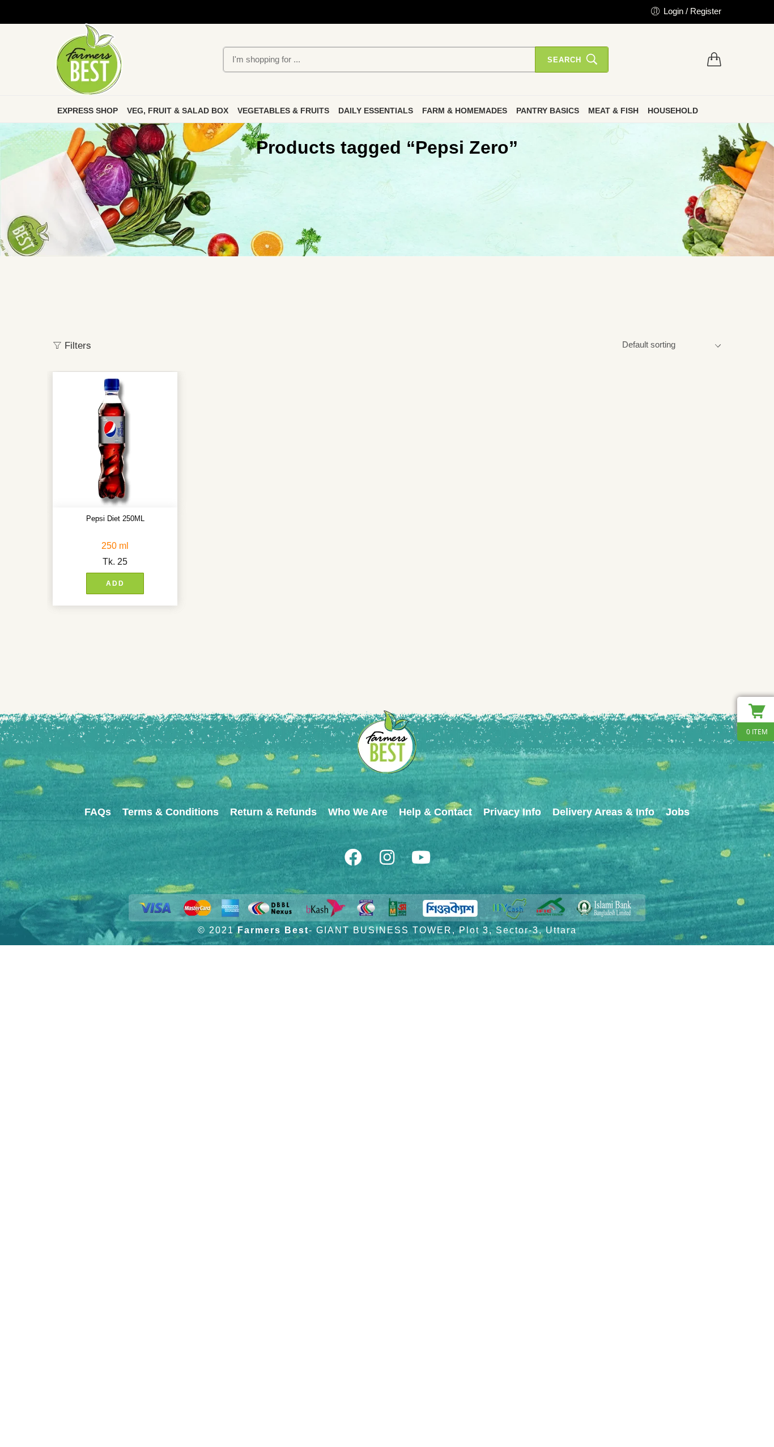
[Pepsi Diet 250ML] (115, 439)
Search (564, 60)
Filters (76, 345)
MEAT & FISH (613, 110)
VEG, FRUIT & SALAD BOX (177, 110)
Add (115, 583)
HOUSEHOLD (673, 110)
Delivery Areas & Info (603, 812)
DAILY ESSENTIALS (375, 110)
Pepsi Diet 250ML (115, 518)
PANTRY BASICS (547, 110)
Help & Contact (435, 812)
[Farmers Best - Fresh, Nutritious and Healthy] (89, 59)
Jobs (678, 812)
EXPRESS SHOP (87, 110)
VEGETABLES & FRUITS (283, 110)
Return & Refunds (273, 812)
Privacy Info (512, 812)
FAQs (97, 812)
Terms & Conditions (170, 812)
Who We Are (358, 812)
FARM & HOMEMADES (464, 110)
